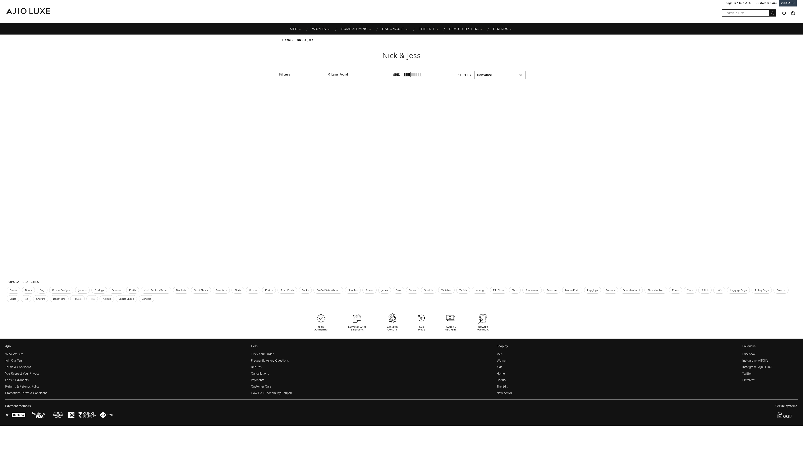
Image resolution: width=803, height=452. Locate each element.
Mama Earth (572, 290)
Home (286, 39)
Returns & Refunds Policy (22, 386)
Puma (675, 290)
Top (26, 298)
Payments (257, 380)
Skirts (13, 298)
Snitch (704, 290)
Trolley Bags (762, 290)
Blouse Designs (61, 290)
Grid (396, 75)
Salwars (610, 290)
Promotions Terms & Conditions (26, 393)
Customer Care (261, 386)
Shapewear (532, 290)
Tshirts (463, 290)
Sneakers (552, 290)
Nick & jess (305, 39)
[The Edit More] (437, 29)
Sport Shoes (201, 290)
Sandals (428, 290)
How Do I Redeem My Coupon (271, 393)
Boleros (781, 290)
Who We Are (14, 354)
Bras (398, 290)
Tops (515, 290)
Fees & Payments (17, 380)
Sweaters (221, 290)
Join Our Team (14, 360)
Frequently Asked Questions (270, 360)
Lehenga (480, 290)
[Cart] (793, 13)
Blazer (13, 290)
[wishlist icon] (784, 13)
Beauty (501, 380)
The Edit (502, 386)
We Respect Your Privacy (22, 373)
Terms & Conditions (18, 367)
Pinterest (748, 380)
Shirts (238, 290)
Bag (42, 290)
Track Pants (287, 290)
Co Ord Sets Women (328, 290)
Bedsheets (59, 298)
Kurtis (132, 290)
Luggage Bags (738, 290)
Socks (305, 290)
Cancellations (260, 373)
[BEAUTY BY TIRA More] (481, 29)
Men (500, 354)
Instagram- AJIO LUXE (757, 367)
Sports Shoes (126, 298)
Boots (28, 290)
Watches (446, 290)
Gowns (253, 290)
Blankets (181, 290)
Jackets (82, 290)
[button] (301, 74)
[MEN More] (300, 29)
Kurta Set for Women (156, 290)
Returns (256, 367)
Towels (77, 298)
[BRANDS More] (510, 29)
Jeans (384, 290)
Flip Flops (498, 290)
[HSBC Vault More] (406, 29)
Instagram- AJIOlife (755, 360)
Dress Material (631, 290)
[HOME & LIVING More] (370, 29)
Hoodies (353, 290)
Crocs (690, 290)
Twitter (747, 373)
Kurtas (269, 290)
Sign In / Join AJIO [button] (739, 3)
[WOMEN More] (328, 29)
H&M (719, 290)
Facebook (748, 354)
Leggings (592, 290)
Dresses (116, 290)
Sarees (369, 290)
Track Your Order (262, 354)
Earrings (99, 290)
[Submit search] (772, 13)
